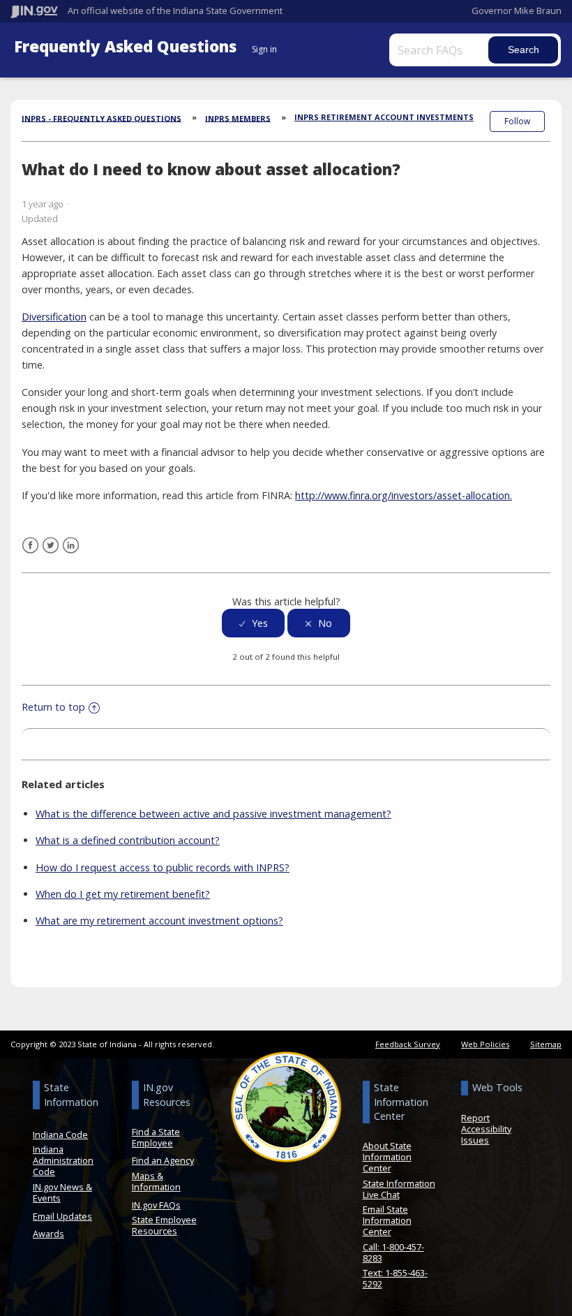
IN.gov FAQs (156, 1205)
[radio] (253, 623)
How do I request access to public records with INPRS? (162, 867)
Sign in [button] (264, 49)
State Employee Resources (164, 1225)
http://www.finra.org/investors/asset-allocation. (403, 495)
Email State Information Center (387, 1220)
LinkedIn (71, 545)
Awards (48, 1233)
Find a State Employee (156, 1137)
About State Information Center (387, 1157)
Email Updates (62, 1216)
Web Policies (485, 1044)
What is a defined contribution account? (128, 840)
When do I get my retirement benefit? (123, 894)
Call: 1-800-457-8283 (393, 1252)
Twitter (50, 545)
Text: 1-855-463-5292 (395, 1278)
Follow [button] (517, 121)
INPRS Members (238, 117)
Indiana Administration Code (63, 1160)
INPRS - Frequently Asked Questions (101, 117)
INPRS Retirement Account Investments (384, 117)
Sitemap (546, 1044)
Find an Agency (163, 1160)
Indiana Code (60, 1134)
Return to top (53, 707)
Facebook (30, 545)
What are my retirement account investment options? (159, 920)
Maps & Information (156, 1181)
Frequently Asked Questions (127, 46)
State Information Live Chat (399, 1189)
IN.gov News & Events (62, 1192)
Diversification (54, 316)
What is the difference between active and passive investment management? (213, 813)
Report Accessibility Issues (486, 1129)
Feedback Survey (407, 1044)
